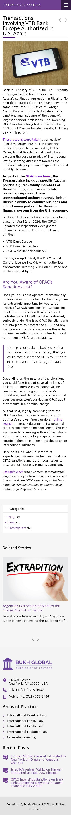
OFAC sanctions (38, 176)
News (11, 522)
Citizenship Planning (21, 737)
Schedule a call (13, 471)
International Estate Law (25, 726)
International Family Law (25, 720)
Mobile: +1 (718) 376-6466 (29, 696)
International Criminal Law (26, 715)
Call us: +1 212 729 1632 (22, 5)
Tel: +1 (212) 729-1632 (26, 689)
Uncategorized (17, 527)
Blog (11, 517)
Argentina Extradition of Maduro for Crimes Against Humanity (31, 608)
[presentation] (33, 639)
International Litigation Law (27, 731)
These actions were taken (21, 139)
